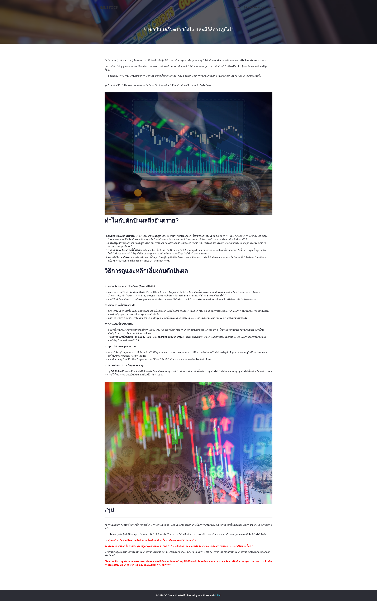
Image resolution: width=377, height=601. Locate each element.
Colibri (217, 595)
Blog (237, 7)
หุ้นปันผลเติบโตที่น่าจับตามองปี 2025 (259, 7)
